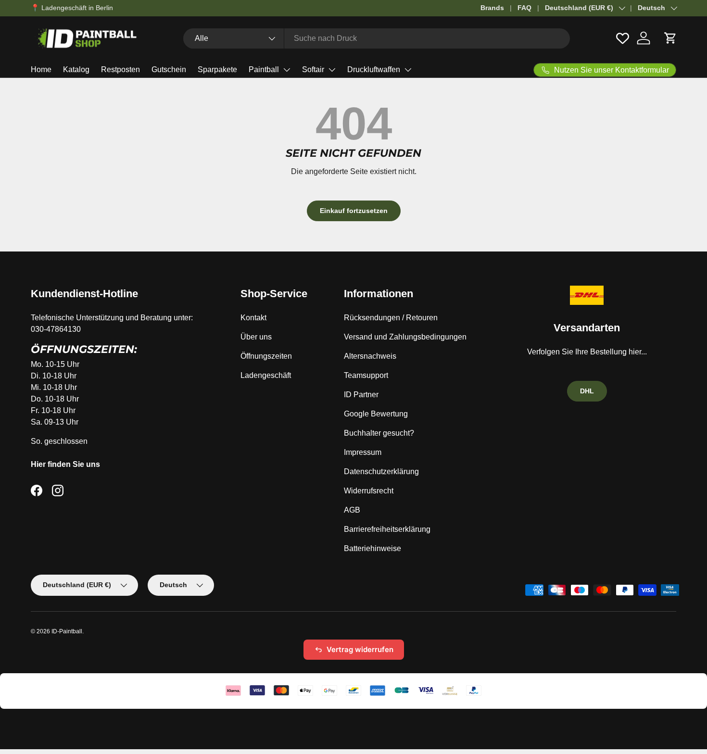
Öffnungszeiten (266, 356)
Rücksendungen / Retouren (391, 318)
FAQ (524, 8)
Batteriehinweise (372, 548)
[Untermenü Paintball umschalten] (286, 69)
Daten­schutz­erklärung (381, 471)
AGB (352, 510)
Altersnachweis (370, 356)
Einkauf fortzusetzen (354, 210)
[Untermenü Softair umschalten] (332, 69)
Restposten (120, 69)
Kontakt (253, 318)
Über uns (256, 337)
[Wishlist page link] (622, 38)
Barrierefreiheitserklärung (387, 529)
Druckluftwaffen (373, 69)
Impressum (362, 452)
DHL (587, 391)
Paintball (264, 69)
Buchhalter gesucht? (379, 433)
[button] (670, 38)
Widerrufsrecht (368, 491)
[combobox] (376, 38)
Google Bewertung (376, 414)
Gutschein (169, 69)
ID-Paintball (66, 631)
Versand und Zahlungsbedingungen (405, 337)
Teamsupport (366, 375)
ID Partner (361, 394)
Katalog (76, 69)
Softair (313, 69)
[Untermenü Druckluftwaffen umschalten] (408, 69)
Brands (492, 8)
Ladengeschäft (265, 375)
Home (41, 69)
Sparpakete (217, 69)
